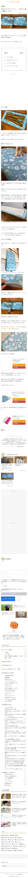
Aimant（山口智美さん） (15, 776)
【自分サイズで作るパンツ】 (8, 837)
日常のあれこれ (14, 665)
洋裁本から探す (14, 704)
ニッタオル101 (15, 707)
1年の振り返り (6, 835)
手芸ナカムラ (15, 684)
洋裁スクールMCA (6, 848)
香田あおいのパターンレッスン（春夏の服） (15, 753)
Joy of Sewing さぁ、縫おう (15, 731)
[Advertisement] (14, 89)
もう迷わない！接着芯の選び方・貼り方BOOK (15, 742)
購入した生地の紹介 (18, 850)
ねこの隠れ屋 (15, 701)
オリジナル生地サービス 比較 (14, 669)
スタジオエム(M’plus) (15, 699)
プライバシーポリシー (11, 874)
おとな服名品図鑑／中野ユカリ (15, 739)
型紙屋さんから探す (14, 772)
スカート (11, 839)
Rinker (18, 361)
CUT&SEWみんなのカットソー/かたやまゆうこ (15, 756)
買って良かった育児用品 (7, 850)
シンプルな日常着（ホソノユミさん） (15, 717)
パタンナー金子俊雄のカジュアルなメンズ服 (15, 723)
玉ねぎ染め (15, 848)
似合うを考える (14, 661)
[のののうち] (14, 2)
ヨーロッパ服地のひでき (15, 682)
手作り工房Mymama (15, 690)
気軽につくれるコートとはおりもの (15, 721)
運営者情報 (19, 874)
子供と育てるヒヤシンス (7, 846)
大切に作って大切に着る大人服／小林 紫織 (15, 733)
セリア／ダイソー (19, 839)
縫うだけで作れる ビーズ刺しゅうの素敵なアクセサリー (15, 715)
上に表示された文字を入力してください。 (12, 589)
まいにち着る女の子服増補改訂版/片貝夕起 (15, 766)
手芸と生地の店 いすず (15, 688)
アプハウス (15, 693)
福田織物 (15, 677)
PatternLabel (15, 774)
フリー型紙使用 (15, 778)
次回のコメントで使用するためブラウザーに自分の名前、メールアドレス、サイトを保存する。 (14, 581)
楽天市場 (16, 367)
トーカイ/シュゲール (15, 681)
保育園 (22, 844)
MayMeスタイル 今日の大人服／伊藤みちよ (15, 728)
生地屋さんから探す (14, 673)
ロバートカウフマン (7, 844)
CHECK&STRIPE (15, 675)
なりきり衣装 (19, 837)
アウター (5, 839)
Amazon (16, 364)
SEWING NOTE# (14, 835)
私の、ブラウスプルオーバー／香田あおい (15, 737)
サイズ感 (9, 57)
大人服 (3, 6)
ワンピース (15, 844)
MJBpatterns (15, 783)
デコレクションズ (15, 695)
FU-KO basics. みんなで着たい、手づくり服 (15, 711)
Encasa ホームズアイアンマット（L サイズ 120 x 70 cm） (18, 393)
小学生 (16, 846)
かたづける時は (11, 63)
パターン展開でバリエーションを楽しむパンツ (15, 745)
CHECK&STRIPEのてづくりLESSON (15, 758)
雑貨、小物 (15, 657)
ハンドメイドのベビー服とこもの (15, 768)
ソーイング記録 (14, 649)
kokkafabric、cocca (15, 697)
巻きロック (23, 846)
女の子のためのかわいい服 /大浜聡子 (15, 763)
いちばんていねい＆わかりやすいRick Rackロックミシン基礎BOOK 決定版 (15, 761)
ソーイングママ (15, 781)
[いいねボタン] (2, 430)
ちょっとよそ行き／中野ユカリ (15, 750)
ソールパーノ (15, 686)
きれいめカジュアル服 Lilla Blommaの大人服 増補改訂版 (15, 748)
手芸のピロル (15, 679)
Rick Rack (15, 785)
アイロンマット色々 (12, 66)
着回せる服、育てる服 (15, 709)
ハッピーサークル (15, 692)
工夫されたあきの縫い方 (15, 719)
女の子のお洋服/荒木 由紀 (15, 726)
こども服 (15, 654)
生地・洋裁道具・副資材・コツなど (15, 656)
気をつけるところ (12, 60)
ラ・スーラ (15, 779)
